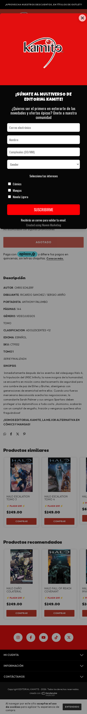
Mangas (17, 190)
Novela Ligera (20, 196)
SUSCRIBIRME (43, 209)
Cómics (17, 183)
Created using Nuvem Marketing (43, 225)
